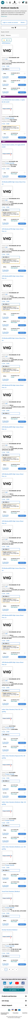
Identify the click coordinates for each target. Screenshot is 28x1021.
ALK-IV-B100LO (12, 863)
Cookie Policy (24, 1012)
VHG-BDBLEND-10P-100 (15, 537)
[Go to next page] (16, 969)
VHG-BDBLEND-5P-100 (14, 585)
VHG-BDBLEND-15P (14, 292)
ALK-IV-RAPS (12, 772)
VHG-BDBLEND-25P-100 (15, 245)
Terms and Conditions (5, 1012)
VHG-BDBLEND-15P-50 (14, 679)
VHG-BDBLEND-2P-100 (14, 355)
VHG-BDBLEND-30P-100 (15, 402)
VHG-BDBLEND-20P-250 (15, 443)
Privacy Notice (15, 1012)
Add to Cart (22, 77)
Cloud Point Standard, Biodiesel (11, 891)
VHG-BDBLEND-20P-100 (15, 632)
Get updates (13, 990)
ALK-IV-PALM (12, 726)
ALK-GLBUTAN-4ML (14, 116)
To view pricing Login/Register (5, 77)
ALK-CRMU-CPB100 (13, 906)
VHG (6, 59)
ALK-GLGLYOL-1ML (13, 161)
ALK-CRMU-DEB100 (13, 944)
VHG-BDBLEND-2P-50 (14, 198)
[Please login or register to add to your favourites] (24, 73)
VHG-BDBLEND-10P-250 (15, 490)
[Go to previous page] (2, 969)
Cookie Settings (4, 1014)
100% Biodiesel (6, 43)
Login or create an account (10, 22)
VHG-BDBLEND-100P (14, 57)
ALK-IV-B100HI (12, 818)
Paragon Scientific (9, 118)
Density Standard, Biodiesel (9, 929)
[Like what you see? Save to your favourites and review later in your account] (19, 3)
